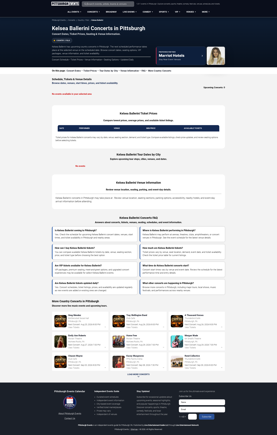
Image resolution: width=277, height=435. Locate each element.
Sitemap (134, 429)
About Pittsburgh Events (69, 413)
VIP (176, 12)
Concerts (92, 12)
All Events (73, 12)
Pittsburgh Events (59, 20)
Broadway (111, 12)
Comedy (147, 12)
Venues (190, 12)
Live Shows (129, 12)
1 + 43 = (182, 417)
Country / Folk (83, 20)
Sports (163, 12)
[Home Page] (65, 4)
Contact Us (69, 418)
